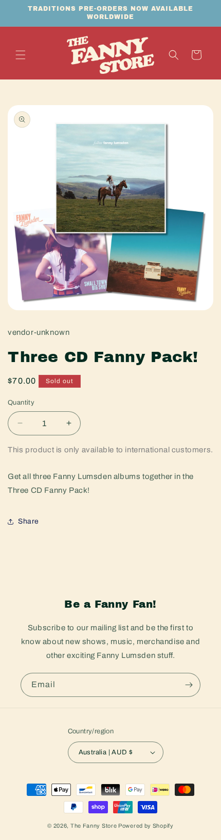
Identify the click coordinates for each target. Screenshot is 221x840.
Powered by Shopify (146, 826)
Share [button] (28, 521)
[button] (20, 55)
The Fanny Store (93, 826)
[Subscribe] (188, 685)
